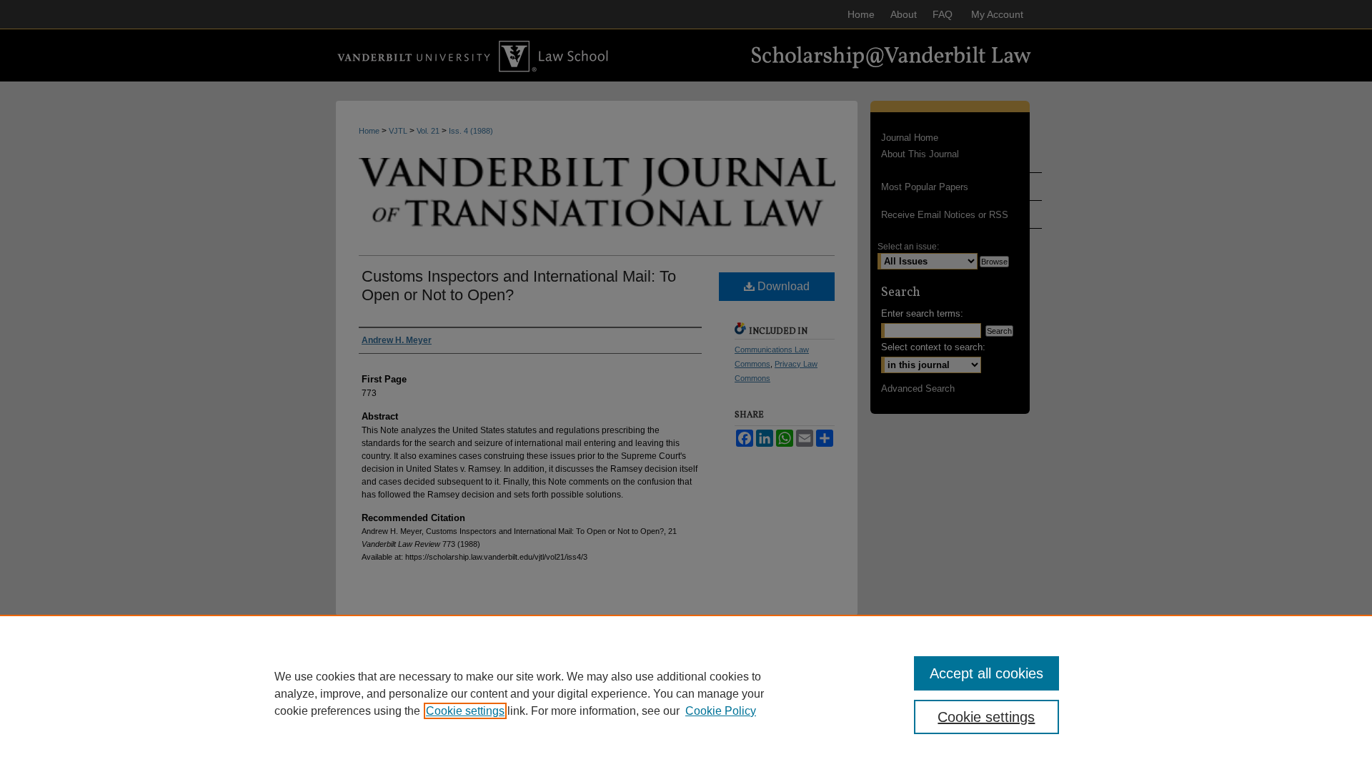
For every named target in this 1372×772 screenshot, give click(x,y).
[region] (686, 693)
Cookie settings (465, 711)
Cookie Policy (720, 711)
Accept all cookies (986, 673)
